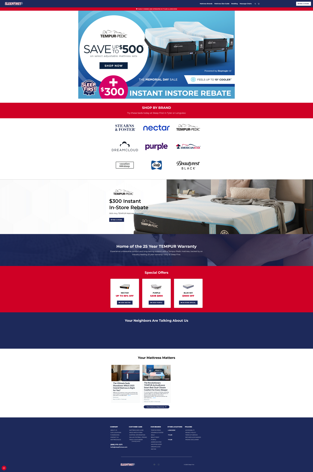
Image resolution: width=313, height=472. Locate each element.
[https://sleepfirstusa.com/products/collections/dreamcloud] (124, 146)
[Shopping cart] (259, 4)
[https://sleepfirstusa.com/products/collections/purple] (156, 146)
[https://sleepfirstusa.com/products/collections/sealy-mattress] (156, 165)
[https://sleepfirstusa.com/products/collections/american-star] (188, 146)
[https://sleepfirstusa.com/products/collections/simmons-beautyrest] (188, 165)
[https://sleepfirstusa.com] (14, 3)
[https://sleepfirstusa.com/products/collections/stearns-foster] (124, 127)
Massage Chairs (246, 4)
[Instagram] (158, 464)
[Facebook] (154, 464)
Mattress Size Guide (221, 4)
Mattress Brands (206, 4)
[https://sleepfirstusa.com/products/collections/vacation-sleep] (124, 165)
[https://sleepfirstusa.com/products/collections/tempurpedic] (188, 127)
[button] (125, 383)
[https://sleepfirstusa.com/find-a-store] (188, 286)
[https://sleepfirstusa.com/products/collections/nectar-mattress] (156, 127)
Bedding (234, 4)
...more (129, 395)
